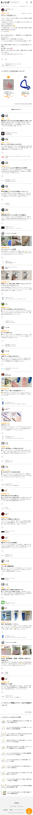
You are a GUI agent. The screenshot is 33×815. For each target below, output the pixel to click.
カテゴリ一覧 (13, 806)
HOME (16, 803)
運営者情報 (5, 809)
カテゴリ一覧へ (28, 712)
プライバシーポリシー (19, 809)
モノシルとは (20, 806)
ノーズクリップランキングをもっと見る (23, 103)
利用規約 (11, 809)
